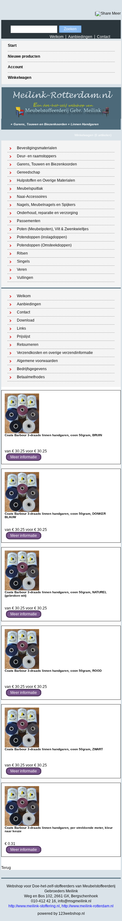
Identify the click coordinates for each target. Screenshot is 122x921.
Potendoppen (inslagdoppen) (42, 237)
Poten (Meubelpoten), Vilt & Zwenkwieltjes (53, 229)
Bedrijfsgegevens (32, 369)
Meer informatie (23, 457)
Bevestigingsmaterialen (37, 148)
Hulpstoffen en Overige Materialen (46, 180)
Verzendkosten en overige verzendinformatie (55, 353)
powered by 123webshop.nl (61, 913)
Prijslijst (23, 336)
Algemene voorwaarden (37, 361)
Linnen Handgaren (85, 124)
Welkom (57, 37)
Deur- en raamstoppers (36, 156)
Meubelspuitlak (30, 188)
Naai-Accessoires (32, 196)
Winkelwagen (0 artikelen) (92, 135)
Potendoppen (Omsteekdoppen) (44, 245)
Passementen (28, 221)
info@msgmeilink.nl (74, 901)
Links (21, 328)
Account (15, 67)
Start (12, 45)
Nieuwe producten (24, 56)
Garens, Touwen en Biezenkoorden (40, 124)
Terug (6, 868)
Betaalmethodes (31, 377)
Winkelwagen (19, 77)
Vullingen (25, 277)
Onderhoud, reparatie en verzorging (47, 213)
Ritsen (22, 253)
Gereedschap (28, 172)
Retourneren (27, 344)
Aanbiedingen (80, 37)
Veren (22, 269)
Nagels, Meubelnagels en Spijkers (46, 205)
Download (25, 320)
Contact (103, 37)
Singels (23, 261)
